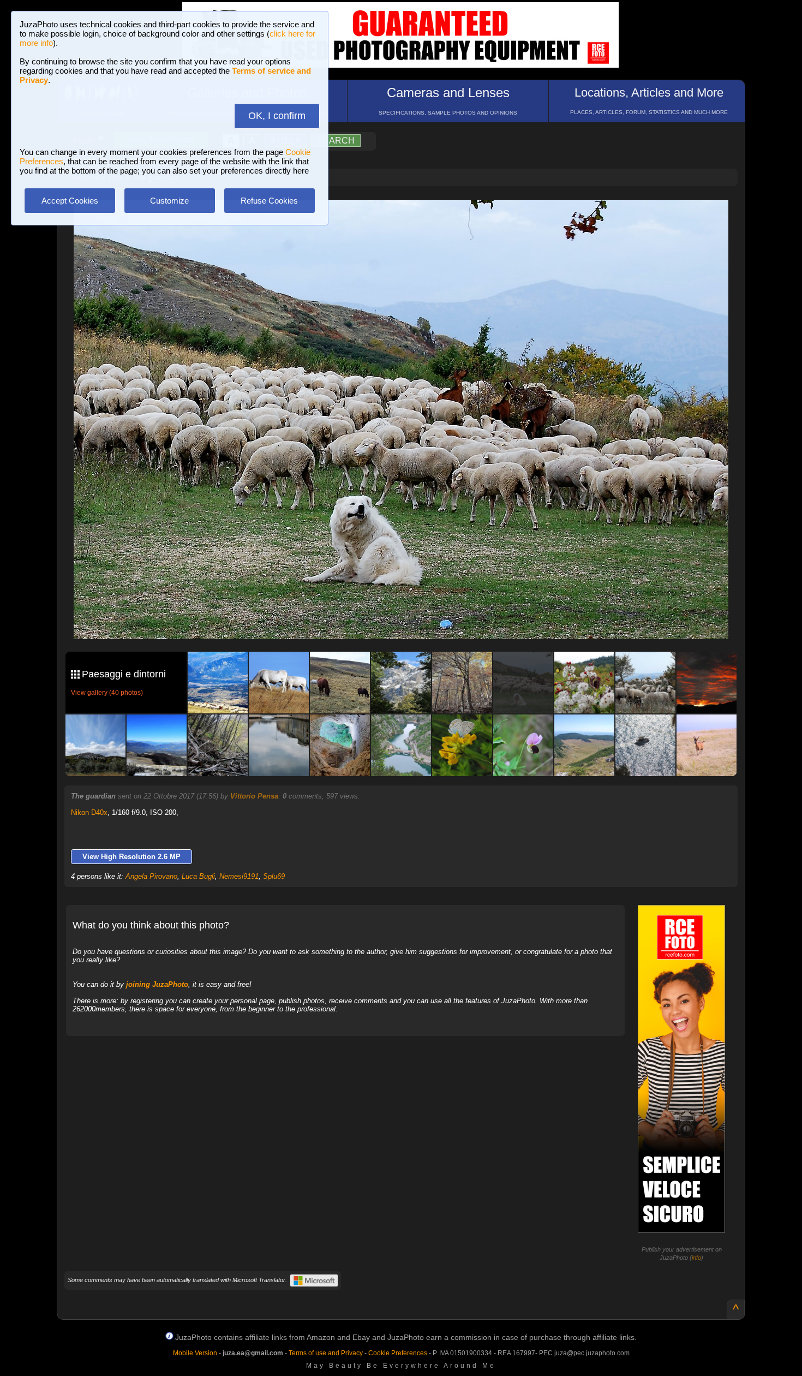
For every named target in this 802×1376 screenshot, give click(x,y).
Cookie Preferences (397, 1353)
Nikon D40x (89, 812)
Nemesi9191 (239, 876)
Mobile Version (195, 1353)
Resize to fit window (407, 219)
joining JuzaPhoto (157, 984)
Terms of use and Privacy (326, 1353)
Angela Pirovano (151, 876)
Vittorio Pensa (254, 796)
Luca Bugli (198, 876)
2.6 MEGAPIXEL (408, 618)
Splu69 (274, 876)
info (696, 1257)
